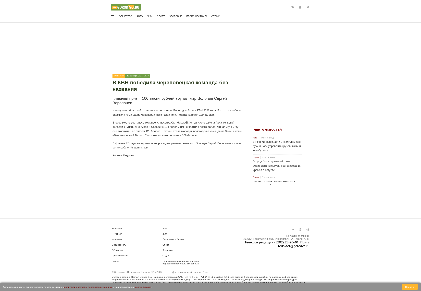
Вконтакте (292, 7)
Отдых (215, 16)
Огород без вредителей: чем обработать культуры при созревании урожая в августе (277, 166)
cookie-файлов (143, 287)
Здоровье (175, 16)
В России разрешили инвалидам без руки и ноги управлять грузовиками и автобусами (277, 146)
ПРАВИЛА (117, 234)
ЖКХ (149, 16)
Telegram (307, 7)
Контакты (117, 228)
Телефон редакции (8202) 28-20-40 (271, 242)
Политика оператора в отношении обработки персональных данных (180, 262)
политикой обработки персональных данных (88, 287)
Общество (125, 16)
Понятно (409, 287)
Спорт (161, 16)
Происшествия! (196, 16)
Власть (115, 261)
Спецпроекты (119, 244)
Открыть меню (112, 17)
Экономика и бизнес (173, 239)
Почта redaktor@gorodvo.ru (293, 244)
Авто (140, 16)
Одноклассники (300, 7)
